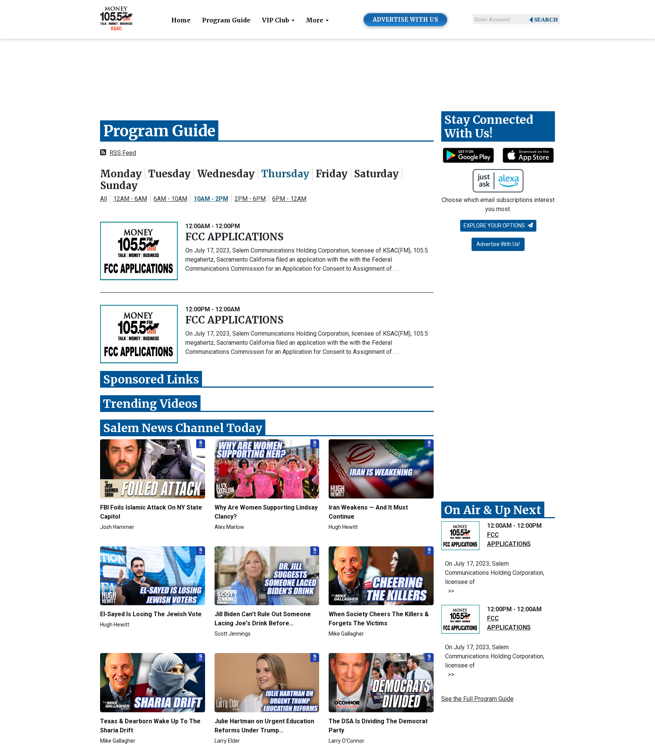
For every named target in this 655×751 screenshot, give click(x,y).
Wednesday (226, 174)
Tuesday (169, 174)
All (103, 198)
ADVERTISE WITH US (405, 19)
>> (449, 591)
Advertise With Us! (498, 244)
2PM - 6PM (250, 198)
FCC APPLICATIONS (234, 236)
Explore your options (495, 225)
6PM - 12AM (289, 198)
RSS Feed (123, 152)
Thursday (285, 174)
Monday (121, 174)
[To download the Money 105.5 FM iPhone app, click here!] (528, 155)
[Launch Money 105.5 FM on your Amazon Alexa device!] (498, 180)
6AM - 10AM (170, 198)
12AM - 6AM (130, 198)
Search (546, 20)
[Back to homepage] (116, 18)
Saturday (376, 174)
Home (181, 20)
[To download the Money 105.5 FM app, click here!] (468, 155)
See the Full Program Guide (477, 698)
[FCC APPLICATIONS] (139, 251)
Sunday (119, 185)
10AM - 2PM (211, 198)
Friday (332, 174)
